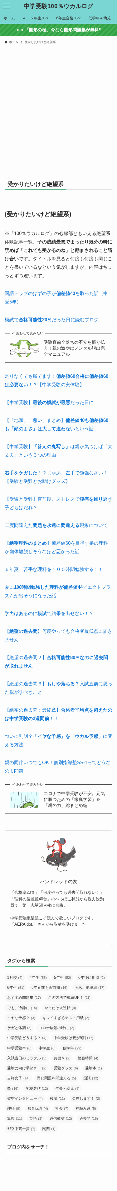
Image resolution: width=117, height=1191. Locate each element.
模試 (57, 1098)
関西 (49, 1129)
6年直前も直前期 (49, 987)
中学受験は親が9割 (73, 1038)
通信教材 (61, 1118)
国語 (90, 1078)
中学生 (47, 1048)
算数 (14, 1118)
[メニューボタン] (6, 6)
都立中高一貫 (21, 1129)
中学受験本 (19, 1048)
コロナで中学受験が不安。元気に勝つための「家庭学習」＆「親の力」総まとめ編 (74, 799)
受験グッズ (66, 1068)
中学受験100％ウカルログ (58, 6)
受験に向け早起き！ (26, 1068)
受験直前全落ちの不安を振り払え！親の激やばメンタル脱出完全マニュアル (74, 348)
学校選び (37, 1088)
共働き (62, 1058)
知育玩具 (37, 1108)
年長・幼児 (67, 1088)
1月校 (14, 977)
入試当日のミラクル (26, 1058)
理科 (13, 1108)
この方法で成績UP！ (69, 997)
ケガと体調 (19, 1028)
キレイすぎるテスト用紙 (65, 1018)
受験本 (93, 1068)
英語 (35, 1118)
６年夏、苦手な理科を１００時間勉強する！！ (54, 569)
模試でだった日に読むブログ (52, 319)
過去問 (88, 1118)
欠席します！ (86, 1098)
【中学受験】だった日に (49, 402)
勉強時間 (88, 1058)
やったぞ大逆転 (60, 1008)
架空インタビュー (25, 1098)
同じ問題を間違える (56, 1078)
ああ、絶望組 (90, 987)
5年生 (62, 977)
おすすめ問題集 (24, 997)
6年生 (15, 987)
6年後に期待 (91, 977)
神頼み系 (86, 1108)
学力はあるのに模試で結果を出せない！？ (49, 613)
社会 (61, 1108)
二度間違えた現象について (56, 525)
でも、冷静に (22, 1008)
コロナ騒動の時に (56, 1028)
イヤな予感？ (21, 1018)
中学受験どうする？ (26, 1038)
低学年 (72, 1048)
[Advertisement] (58, 109)
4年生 (38, 977)
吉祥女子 (18, 1078)
